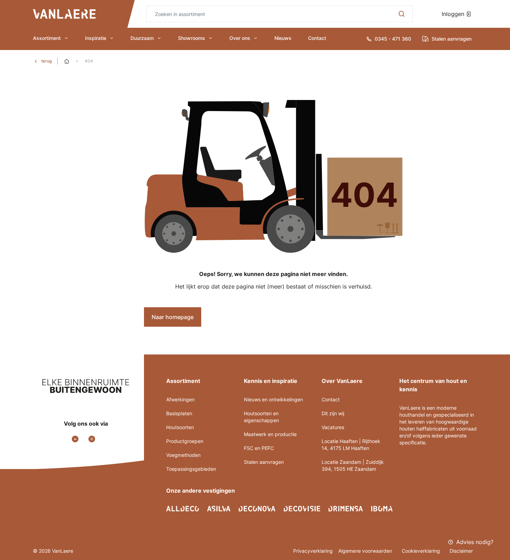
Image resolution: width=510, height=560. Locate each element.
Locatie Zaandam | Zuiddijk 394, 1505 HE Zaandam (353, 465)
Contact (317, 38)
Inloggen (454, 13)
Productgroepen (184, 441)
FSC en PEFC (259, 448)
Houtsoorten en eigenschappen (261, 416)
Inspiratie (95, 38)
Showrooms (191, 38)
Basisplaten (179, 413)
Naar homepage (173, 317)
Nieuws (282, 38)
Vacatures (333, 427)
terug (46, 61)
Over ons (239, 38)
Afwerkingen (180, 399)
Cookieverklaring (421, 551)
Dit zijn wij (333, 413)
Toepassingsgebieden (191, 469)
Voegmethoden (183, 455)
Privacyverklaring (313, 551)
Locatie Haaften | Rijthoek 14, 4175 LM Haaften (351, 444)
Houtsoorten (180, 427)
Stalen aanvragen (264, 462)
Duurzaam (142, 38)
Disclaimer (461, 551)
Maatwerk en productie (270, 434)
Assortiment (47, 38)
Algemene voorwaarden (365, 551)
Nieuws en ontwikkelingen (273, 399)
